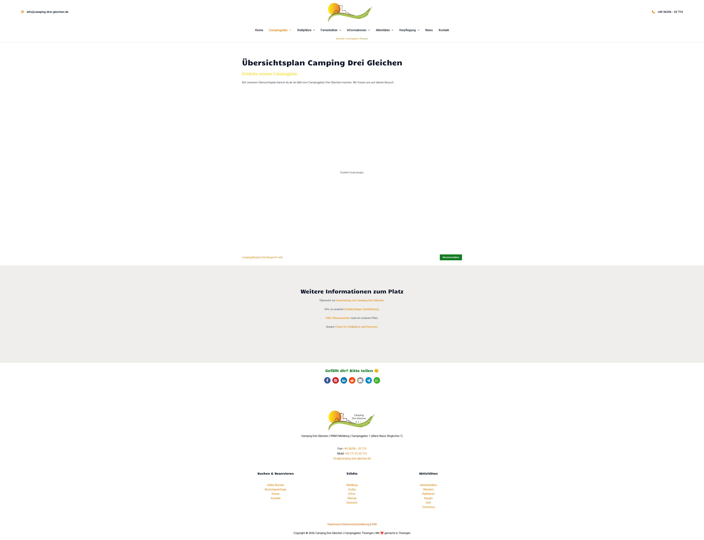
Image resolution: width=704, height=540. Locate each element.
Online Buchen (275, 485)
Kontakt (275, 498)
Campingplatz (352, 39)
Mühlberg (352, 485)
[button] (289, 30)
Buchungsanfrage (275, 489)
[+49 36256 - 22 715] (667, 12)
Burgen (428, 498)
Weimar (352, 498)
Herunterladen (451, 257)
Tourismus (428, 507)
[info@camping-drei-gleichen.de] (44, 12)
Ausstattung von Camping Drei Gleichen (360, 300)
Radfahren (428, 493)
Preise (275, 493)
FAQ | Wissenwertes (338, 318)
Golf (428, 502)
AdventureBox (428, 485)
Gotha (352, 489)
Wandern (428, 489)
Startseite (340, 39)
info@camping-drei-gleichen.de (352, 458)
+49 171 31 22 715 (355, 453)
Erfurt (352, 493)
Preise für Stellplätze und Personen (355, 326)
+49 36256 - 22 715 (354, 448)
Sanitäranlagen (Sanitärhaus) (361, 309)
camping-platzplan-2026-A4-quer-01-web (262, 257)
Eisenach (351, 502)
